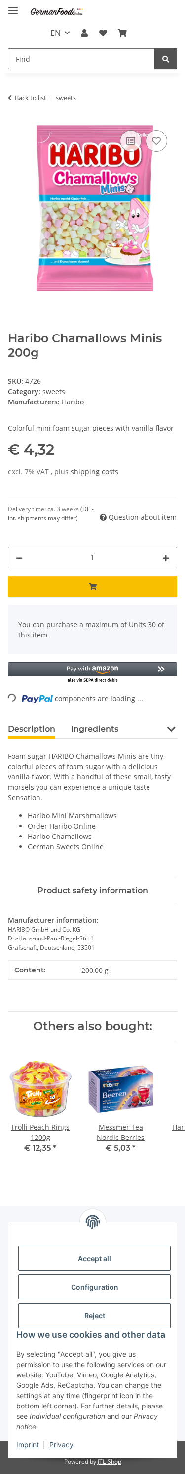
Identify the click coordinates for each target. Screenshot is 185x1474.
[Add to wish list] (156, 141)
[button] (84, 33)
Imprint (27, 1444)
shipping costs (94, 471)
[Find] (165, 58)
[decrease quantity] (19, 557)
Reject (94, 1315)
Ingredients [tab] (94, 729)
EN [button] (55, 33)
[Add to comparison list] (131, 141)
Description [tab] (31, 729)
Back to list (30, 97)
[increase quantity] (166, 557)
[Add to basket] (92, 586)
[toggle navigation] (13, 6)
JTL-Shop (109, 1461)
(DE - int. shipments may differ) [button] (51, 513)
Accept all (94, 1258)
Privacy (61, 1444)
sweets (53, 391)
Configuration (94, 1287)
